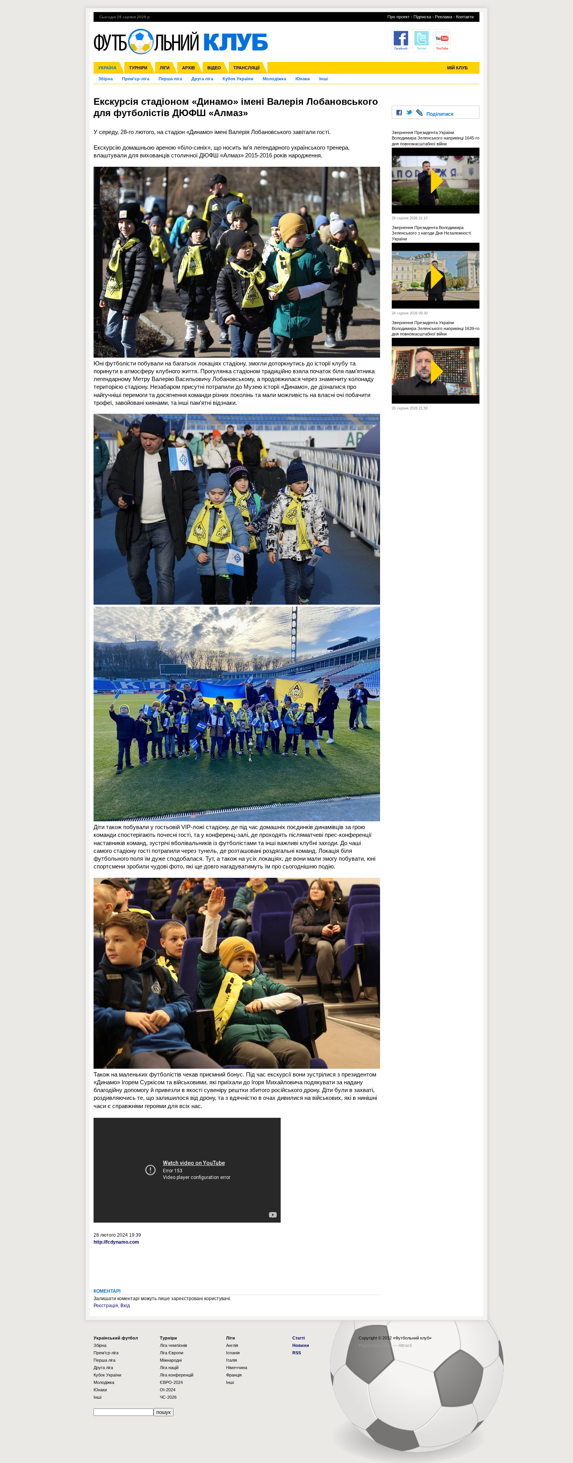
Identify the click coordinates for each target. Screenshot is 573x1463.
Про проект (398, 16)
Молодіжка (274, 78)
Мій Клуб (457, 67)
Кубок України (238, 78)
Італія (231, 1360)
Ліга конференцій (176, 1375)
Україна (107, 67)
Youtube (442, 40)
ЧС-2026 (168, 1397)
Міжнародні (171, 1360)
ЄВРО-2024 (171, 1382)
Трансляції (246, 67)
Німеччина (236, 1367)
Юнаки (302, 78)
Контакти (465, 16)
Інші (323, 78)
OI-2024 (167, 1389)
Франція (234, 1375)
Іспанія (233, 1352)
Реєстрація (106, 1305)
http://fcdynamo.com (116, 1242)
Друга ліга (202, 78)
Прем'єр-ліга (135, 78)
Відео (214, 67)
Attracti (405, 1345)
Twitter (421, 40)
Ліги (165, 67)
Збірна (105, 78)
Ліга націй (169, 1367)
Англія (232, 1345)
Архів (188, 67)
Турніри (138, 67)
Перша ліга (170, 78)
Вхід (125, 1305)
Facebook (400, 40)
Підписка (422, 16)
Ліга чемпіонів (173, 1345)
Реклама (443, 16)
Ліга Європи (171, 1352)
